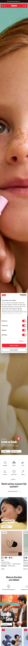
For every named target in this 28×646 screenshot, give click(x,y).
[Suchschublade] (5, 6)
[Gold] (4, 558)
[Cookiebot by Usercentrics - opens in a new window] (20, 295)
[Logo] (14, 6)
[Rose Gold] (2, 558)
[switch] (24, 325)
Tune (2, 560)
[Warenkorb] (25, 6)
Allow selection (14, 350)
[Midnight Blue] (26, 558)
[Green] (24, 558)
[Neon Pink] (12, 558)
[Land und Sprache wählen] (23, 5)
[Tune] (11, 543)
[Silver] (8, 558)
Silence (25, 560)
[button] (20, 1)
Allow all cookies (14, 345)
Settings (21, 341)
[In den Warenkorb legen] (20, 553)
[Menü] (2, 5)
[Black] (6, 558)
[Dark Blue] (10, 558)
